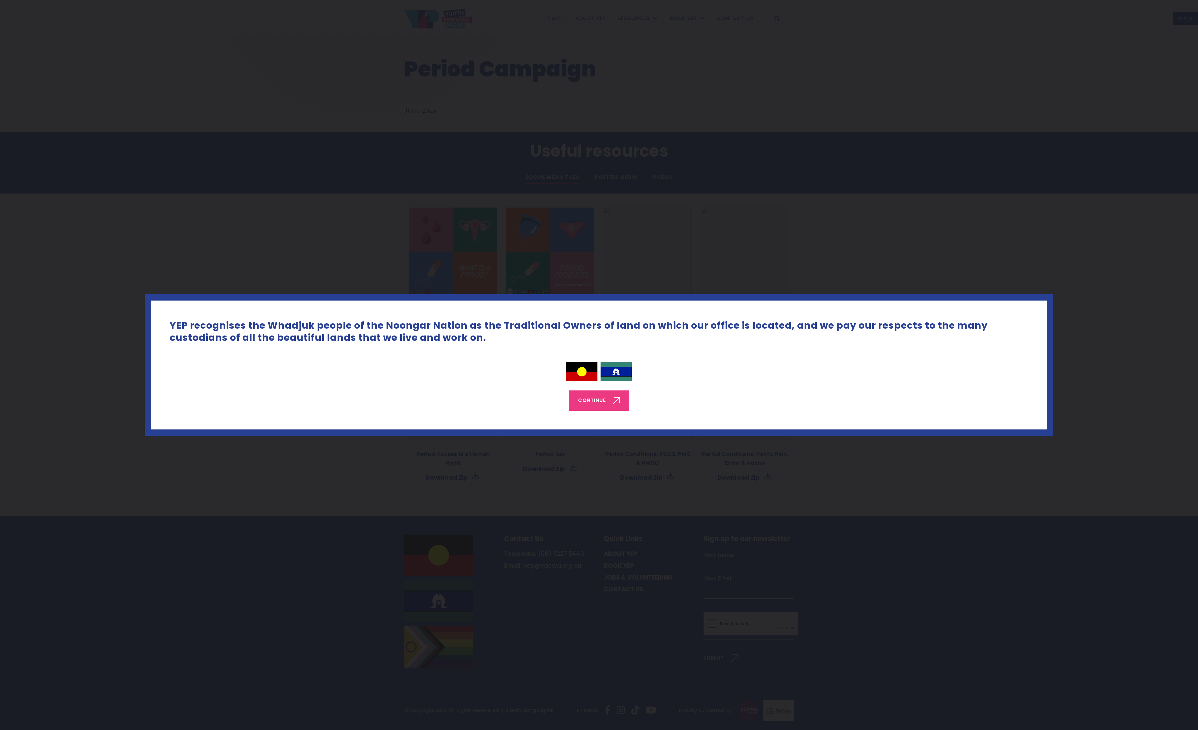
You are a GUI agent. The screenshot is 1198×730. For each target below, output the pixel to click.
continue (592, 400)
